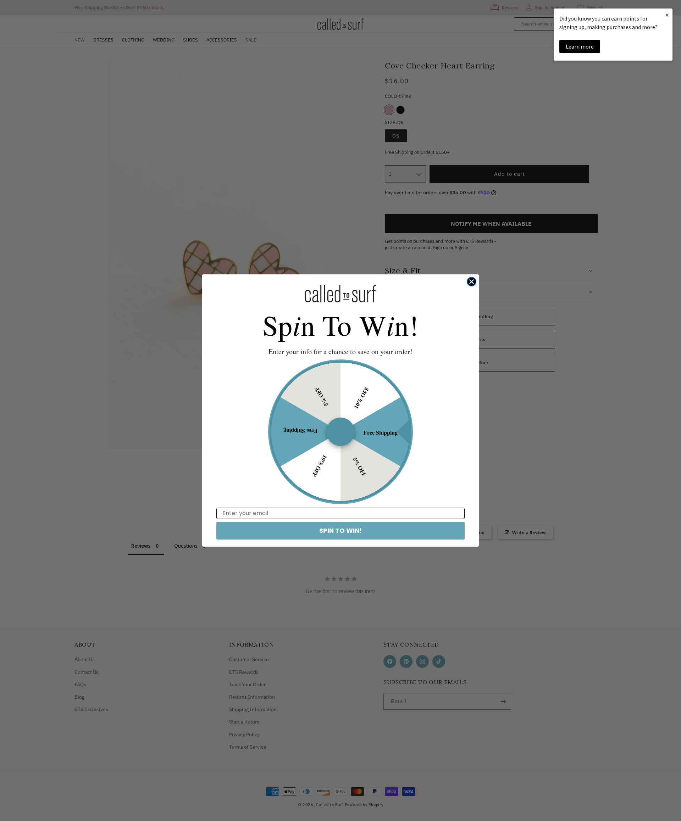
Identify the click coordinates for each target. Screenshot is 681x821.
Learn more (580, 46)
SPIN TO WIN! (340, 530)
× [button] (667, 14)
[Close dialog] (471, 281)
